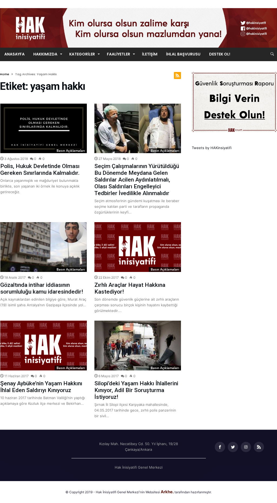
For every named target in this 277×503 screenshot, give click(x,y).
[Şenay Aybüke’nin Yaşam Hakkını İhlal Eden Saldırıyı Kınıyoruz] (43, 345)
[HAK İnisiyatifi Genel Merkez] (138, 8)
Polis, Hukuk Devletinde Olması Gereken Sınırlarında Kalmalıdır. (40, 169)
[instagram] (246, 447)
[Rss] (259, 447)
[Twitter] (233, 447)
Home (4, 74)
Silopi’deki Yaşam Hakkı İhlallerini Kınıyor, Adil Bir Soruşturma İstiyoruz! (136, 390)
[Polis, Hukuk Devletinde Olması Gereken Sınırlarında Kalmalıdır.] (43, 128)
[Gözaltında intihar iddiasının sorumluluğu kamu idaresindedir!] (43, 247)
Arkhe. (167, 491)
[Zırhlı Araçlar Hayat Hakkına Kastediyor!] (137, 247)
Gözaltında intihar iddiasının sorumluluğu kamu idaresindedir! (41, 288)
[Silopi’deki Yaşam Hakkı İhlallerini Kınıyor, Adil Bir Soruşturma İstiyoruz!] (137, 345)
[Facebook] (220, 447)
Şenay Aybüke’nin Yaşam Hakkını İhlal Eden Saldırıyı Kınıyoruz (41, 386)
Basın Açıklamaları (71, 150)
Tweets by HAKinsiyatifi (212, 148)
